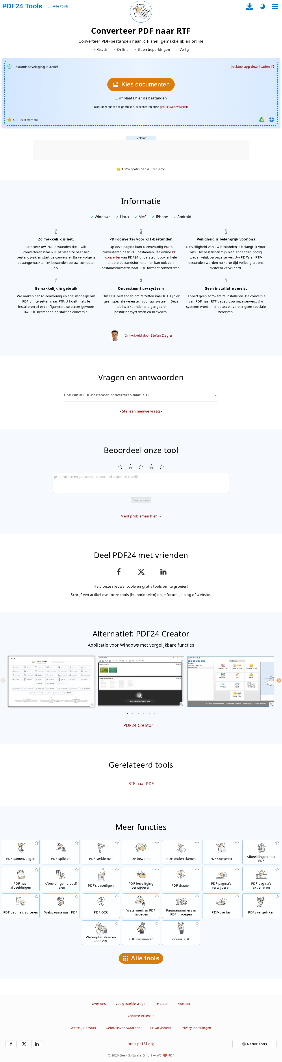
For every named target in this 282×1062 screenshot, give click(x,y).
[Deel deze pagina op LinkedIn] (163, 572)
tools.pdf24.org (141, 1043)
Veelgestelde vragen (131, 1003)
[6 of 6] (155, 713)
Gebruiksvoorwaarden (123, 1028)
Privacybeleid (160, 1028)
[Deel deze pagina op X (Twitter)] (141, 572)
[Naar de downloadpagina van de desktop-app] (250, 6)
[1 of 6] (127, 713)
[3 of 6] (138, 713)
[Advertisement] (141, 150)
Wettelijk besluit (83, 1028)
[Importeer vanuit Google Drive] (261, 120)
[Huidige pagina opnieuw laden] (141, 12)
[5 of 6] (149, 713)
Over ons (99, 1003)
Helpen (162, 1003)
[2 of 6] (133, 713)
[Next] (278, 680)
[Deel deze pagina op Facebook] (118, 572)
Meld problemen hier (139, 516)
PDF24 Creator (138, 725)
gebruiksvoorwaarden (174, 107)
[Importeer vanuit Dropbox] (271, 120)
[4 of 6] (144, 713)
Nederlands (257, 1044)
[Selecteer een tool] (275, 6)
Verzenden (141, 500)
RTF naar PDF (141, 783)
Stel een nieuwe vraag (141, 411)
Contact (184, 1003)
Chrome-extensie (141, 1016)
